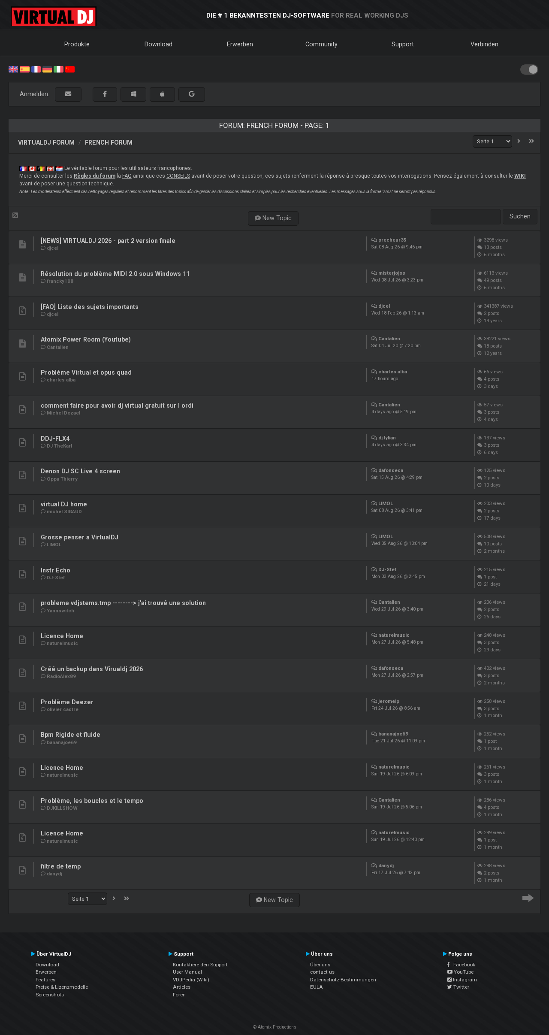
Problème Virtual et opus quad (86, 372)
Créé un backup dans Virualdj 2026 (92, 669)
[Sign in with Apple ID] (162, 94)
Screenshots (50, 995)
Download (158, 44)
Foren (179, 995)
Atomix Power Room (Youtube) (86, 339)
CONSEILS (178, 176)
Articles (181, 987)
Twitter (460, 987)
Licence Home (62, 635)
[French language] (36, 68)
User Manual (187, 972)
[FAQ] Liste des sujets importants (90, 306)
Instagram (464, 980)
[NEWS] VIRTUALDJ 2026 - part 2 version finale (108, 240)
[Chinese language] (70, 68)
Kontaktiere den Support (200, 965)
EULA (316, 987)
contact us (322, 972)
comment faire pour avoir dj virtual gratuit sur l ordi (117, 405)
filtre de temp (61, 866)
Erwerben (240, 44)
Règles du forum (94, 176)
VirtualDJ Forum (46, 142)
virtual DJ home (64, 504)
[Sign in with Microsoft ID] (133, 94)
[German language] (47, 68)
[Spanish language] (24, 68)
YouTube (463, 972)
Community (321, 44)
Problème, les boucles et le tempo (92, 800)
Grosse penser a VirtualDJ (79, 537)
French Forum (109, 142)
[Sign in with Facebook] (105, 94)
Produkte (77, 44)
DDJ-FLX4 (55, 438)
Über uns (320, 965)
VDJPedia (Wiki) (191, 980)
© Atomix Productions (274, 1027)
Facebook (462, 965)
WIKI (520, 176)
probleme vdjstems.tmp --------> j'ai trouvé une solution (123, 602)
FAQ (127, 176)
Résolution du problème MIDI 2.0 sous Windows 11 (115, 273)
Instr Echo (55, 570)
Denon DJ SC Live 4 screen (80, 471)
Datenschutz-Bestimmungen (343, 980)
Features (45, 980)
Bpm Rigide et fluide (70, 734)
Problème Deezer (67, 702)
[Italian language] (58, 68)
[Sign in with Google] (191, 94)
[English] (13, 68)
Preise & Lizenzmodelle (62, 987)
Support (403, 44)
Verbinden (484, 44)
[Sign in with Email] (68, 94)
